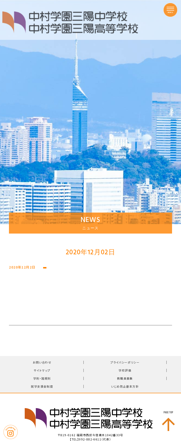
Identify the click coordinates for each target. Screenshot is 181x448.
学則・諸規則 (42, 378)
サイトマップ (42, 370)
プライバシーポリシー (125, 362)
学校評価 (125, 370)
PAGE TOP (168, 412)
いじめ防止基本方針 (125, 386)
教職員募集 (125, 378)
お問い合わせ (42, 362)
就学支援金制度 (42, 386)
